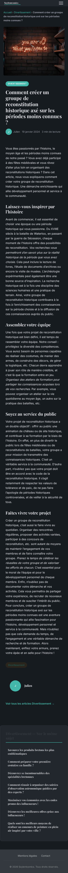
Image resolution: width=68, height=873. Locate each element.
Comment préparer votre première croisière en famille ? (29, 763)
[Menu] (61, 3)
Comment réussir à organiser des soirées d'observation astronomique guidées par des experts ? (33, 788)
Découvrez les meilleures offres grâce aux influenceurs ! (33, 813)
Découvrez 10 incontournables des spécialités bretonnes (29, 774)
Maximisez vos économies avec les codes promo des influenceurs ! (32, 801)
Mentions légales (27, 855)
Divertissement (22, 12)
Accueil (7, 12)
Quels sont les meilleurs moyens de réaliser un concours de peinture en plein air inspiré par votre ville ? (33, 826)
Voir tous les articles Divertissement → (30, 703)
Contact (45, 855)
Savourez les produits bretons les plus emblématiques (31, 751)
